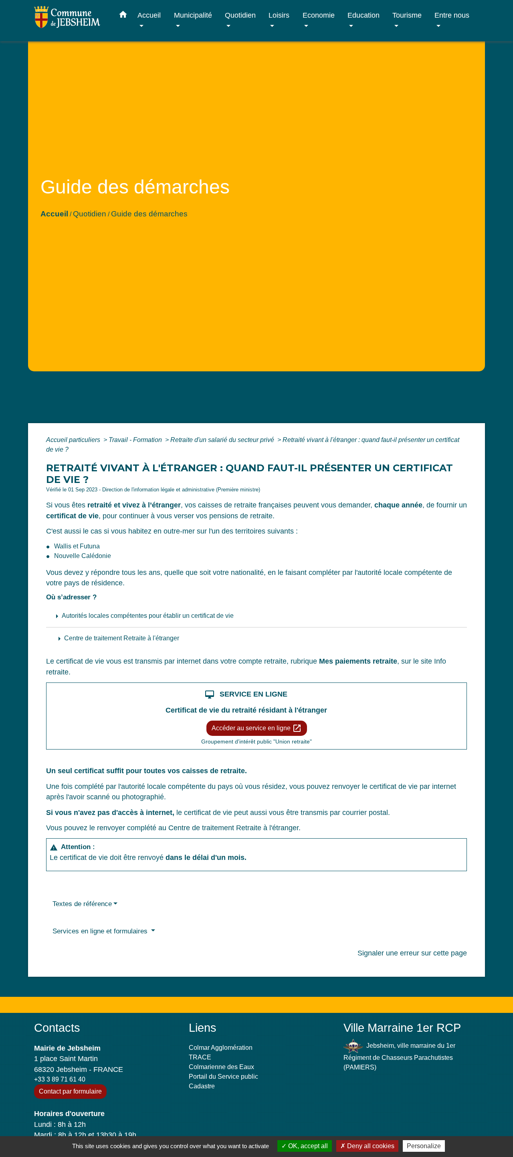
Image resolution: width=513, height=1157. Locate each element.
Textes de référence (82, 904)
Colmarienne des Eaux (221, 1066)
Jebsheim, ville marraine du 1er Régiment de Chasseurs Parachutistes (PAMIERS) (399, 1056)
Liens (202, 1027)
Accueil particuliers (74, 439)
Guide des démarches (149, 214)
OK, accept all (307, 1146)
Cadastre (202, 1086)
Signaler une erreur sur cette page (412, 953)
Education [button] (363, 15)
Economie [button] (319, 15)
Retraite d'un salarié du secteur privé (223, 439)
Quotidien (89, 214)
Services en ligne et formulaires (101, 931)
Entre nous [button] (451, 15)
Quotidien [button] (240, 15)
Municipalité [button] (193, 15)
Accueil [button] (149, 15)
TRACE (200, 1057)
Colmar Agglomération (220, 1047)
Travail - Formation (136, 439)
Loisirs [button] (279, 15)
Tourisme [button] (407, 15)
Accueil (54, 214)
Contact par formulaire (70, 1091)
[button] (123, 16)
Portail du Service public (223, 1076)
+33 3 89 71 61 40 (59, 1079)
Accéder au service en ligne (257, 728)
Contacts (57, 1027)
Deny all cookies (369, 1146)
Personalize (424, 1146)
